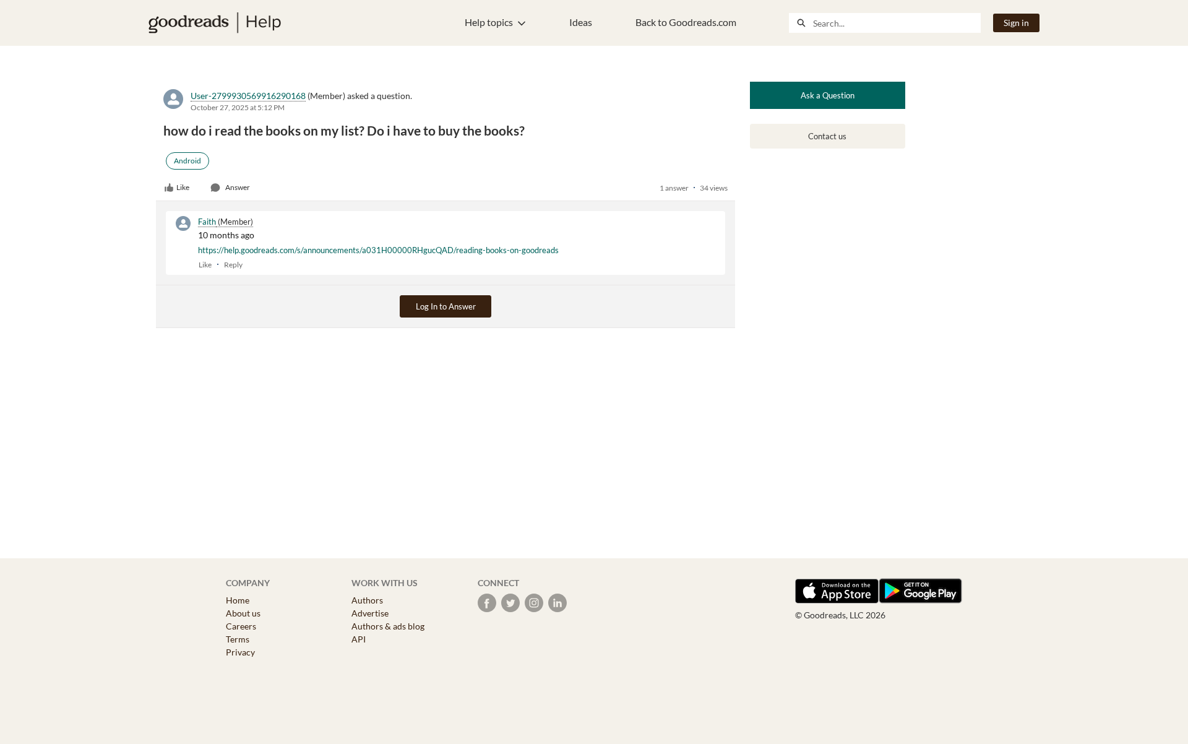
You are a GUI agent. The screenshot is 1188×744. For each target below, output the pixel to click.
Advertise (370, 613)
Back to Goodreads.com (685, 22)
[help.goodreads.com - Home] (214, 22)
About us (243, 613)
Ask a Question (827, 95)
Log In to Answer (446, 306)
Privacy (240, 652)
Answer (237, 187)
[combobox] (896, 23)
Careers (241, 626)
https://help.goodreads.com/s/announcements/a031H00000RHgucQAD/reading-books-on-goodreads (378, 250)
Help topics (489, 22)
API (358, 639)
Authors (367, 600)
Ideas (580, 22)
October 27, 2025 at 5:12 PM (238, 107)
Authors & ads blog (387, 626)
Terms (237, 639)
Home (237, 600)
